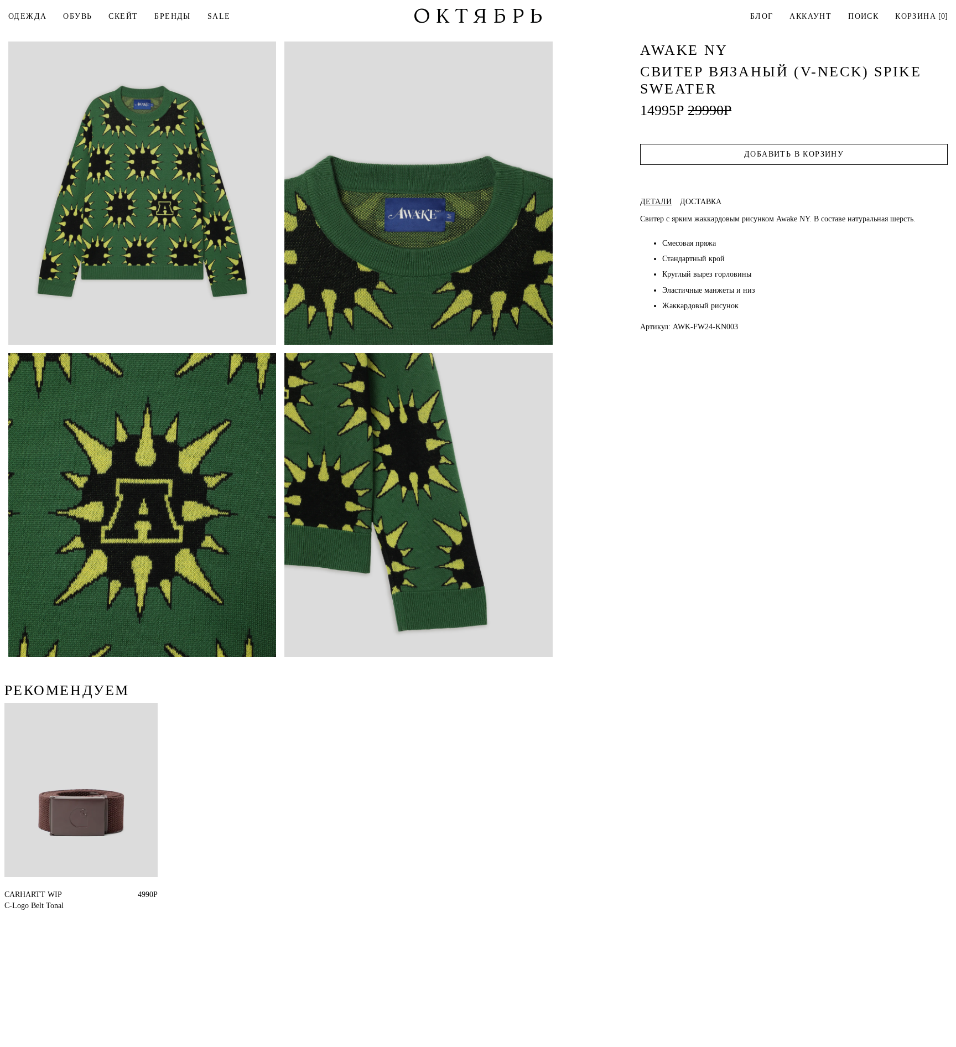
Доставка (700, 202)
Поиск (863, 16)
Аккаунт (810, 16)
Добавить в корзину (794, 154)
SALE (219, 16)
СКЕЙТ (123, 16)
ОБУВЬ (77, 16)
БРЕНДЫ (172, 16)
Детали (656, 202)
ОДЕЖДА (27, 16)
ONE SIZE (22, 894)
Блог (761, 16)
